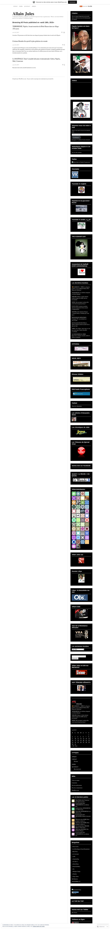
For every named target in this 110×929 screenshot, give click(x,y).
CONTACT (15, 6)
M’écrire (76, 761)
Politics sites (74, 893)
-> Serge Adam (75, 876)
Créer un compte (75, 780)
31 (75, 744)
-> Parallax (74, 874)
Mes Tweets (74, 912)
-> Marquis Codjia (76, 871)
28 (86, 742)
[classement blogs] (76, 889)
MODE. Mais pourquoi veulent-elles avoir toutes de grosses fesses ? (80, 302)
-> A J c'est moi (75, 854)
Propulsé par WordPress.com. (19, 79)
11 (78, 738)
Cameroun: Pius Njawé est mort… (82, 800)
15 (89, 738)
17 (75, 740)
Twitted (74, 403)
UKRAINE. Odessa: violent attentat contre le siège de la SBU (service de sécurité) (80, 298)
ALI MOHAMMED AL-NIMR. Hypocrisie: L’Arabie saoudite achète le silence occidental (81, 335)
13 (83, 738)
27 (83, 742)
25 (78, 742)
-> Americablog (75, 859)
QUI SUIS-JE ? (27, 6)
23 (72, 742)
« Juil (73, 746)
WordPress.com (75, 790)
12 (80, 738)
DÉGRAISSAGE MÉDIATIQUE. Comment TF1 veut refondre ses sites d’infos (79, 319)
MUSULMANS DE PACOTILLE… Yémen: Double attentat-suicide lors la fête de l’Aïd (81, 324)
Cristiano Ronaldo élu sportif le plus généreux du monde (29, 41)
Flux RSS (90, 6)
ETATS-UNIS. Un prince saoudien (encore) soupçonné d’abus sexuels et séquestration (80, 307)
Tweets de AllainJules (77, 406)
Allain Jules (23, 13)
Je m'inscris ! (76, 137)
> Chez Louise (75, 846)
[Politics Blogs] (75, 892)
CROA (76, 829)
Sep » (76, 746)
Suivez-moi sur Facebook (81, 465)
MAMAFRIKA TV (76, 881)
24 (75, 742)
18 (78, 740)
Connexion (74, 783)
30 (72, 744)
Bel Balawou (75, 879)
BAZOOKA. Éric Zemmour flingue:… (82, 829)
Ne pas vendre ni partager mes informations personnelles (40, 79)
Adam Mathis (78, 800)
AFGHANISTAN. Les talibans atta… (82, 808)
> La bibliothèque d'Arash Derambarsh (81, 849)
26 (80, 742)
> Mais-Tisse (75, 851)
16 (72, 740)
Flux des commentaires (77, 788)
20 (83, 740)
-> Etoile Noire (75, 864)
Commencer (72, 2)
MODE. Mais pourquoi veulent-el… (82, 820)
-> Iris (73, 869)
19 (80, 740)
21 (86, 740)
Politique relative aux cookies (39, 926)
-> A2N (73, 856)
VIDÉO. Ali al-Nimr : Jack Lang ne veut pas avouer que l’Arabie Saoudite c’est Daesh (81, 330)
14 (64, 32)
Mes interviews (77, 769)
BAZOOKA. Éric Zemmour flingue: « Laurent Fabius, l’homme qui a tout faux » (80, 313)
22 (89, 740)
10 (75, 738)
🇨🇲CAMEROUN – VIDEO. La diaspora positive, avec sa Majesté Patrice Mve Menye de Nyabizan (81, 288)
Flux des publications (77, 785)
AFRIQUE (34, 6)
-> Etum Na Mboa (76, 866)
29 (89, 742)
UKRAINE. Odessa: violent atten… (82, 826)
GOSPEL (21, 6)
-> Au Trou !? (75, 861)
